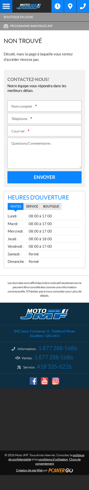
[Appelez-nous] (83, 6)
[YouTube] (44, 381)
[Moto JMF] (31, 6)
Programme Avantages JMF (31, 26)
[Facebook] (33, 381)
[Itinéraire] (70, 6)
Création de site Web (29, 470)
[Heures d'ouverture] (57, 6)
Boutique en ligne (18, 17)
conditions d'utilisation (53, 459)
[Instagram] (55, 381)
